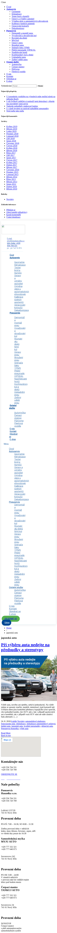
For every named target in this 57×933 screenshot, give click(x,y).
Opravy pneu (17, 43)
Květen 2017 (11, 162)
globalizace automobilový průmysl (41, 724)
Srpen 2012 (11, 184)
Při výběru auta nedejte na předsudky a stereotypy (25, 647)
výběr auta (24, 728)
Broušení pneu (18, 45)
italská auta (5, 726)
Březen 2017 (11, 167)
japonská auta (17, 726)
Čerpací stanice (18, 67)
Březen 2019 (11, 129)
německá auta (47, 726)
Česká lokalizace (13, 217)
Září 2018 (10, 138)
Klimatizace (17, 14)
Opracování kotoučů (20, 26)
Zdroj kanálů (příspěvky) (16, 212)
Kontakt (9, 76)
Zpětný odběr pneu (20, 59)
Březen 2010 (11, 189)
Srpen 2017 (11, 158)
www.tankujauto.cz (9, 912)
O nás (8, 74)
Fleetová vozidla (18, 71)
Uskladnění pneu (19, 57)
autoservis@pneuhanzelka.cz (33, 805)
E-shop (9, 81)
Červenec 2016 (12, 170)
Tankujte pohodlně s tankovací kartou (22, 106)
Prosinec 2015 (12, 172)
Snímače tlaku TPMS (21, 47)
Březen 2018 (11, 150)
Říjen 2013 (11, 179)
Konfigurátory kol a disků (22, 55)
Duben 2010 (11, 186)
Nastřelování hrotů (19, 52)
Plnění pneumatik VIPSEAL (24, 50)
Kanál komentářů (13, 215)
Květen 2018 (11, 148)
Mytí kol (15, 40)
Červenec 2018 (12, 143)
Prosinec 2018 (12, 134)
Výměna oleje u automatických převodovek (30, 21)
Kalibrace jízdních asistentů (23, 23)
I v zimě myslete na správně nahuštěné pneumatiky (27, 108)
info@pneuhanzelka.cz (10, 805)
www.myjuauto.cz (8, 863)
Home (9, 628)
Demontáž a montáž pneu (22, 33)
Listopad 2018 (12, 136)
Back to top (6, 735)
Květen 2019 (11, 126)
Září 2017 (10, 155)
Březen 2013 (11, 182)
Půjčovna (15, 69)
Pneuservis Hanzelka (10, 728)
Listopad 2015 (12, 174)
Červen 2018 (11, 146)
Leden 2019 (11, 131)
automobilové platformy (35, 721)
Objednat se (11, 79)
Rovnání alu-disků (19, 38)
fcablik (14, 721)
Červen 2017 (11, 160)
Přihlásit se (10, 210)
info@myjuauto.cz (9, 851)
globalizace (21, 724)
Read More (5, 733)
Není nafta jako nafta (15, 111)
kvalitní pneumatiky (32, 726)
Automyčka (16, 64)
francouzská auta (8, 724)
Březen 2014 (11, 177)
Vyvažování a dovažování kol (24, 35)
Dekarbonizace (18, 28)
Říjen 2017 (11, 153)
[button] (11, 619)
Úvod (8, 7)
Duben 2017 (11, 165)
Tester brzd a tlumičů (20, 16)
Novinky (10, 199)
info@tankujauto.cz (9, 900)
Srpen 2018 (11, 141)
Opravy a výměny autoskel (23, 19)
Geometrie (16, 11)
